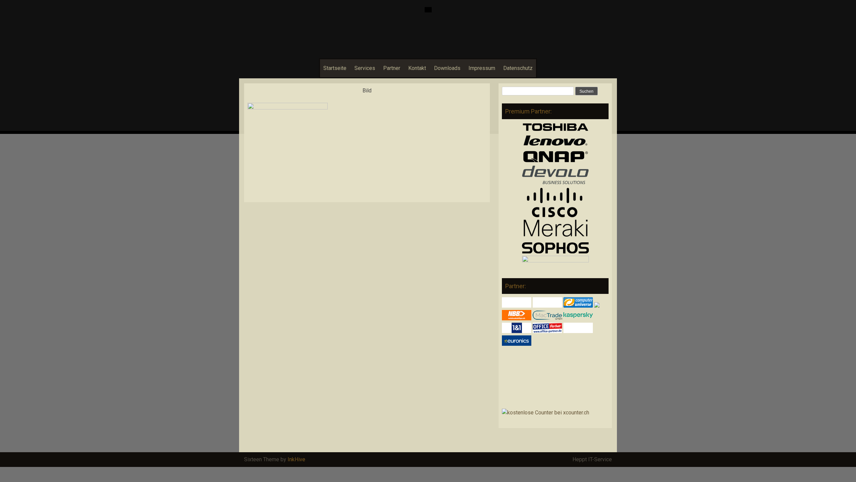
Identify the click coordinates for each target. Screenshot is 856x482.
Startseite (334, 68)
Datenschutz (518, 68)
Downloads (447, 68)
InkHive (296, 459)
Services (364, 68)
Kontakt (417, 68)
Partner (391, 68)
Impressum (481, 68)
